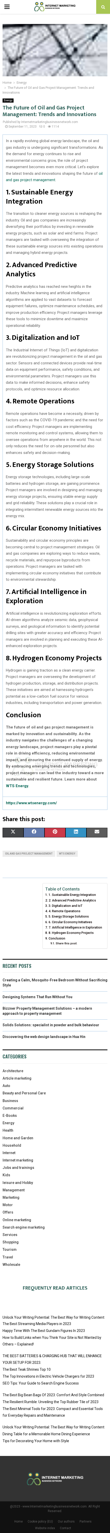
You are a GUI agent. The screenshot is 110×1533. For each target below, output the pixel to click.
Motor (8, 1205)
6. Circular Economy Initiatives (70, 922)
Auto (6, 1086)
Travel (8, 1257)
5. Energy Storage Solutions (69, 916)
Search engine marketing (24, 1227)
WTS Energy (67, 853)
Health (8, 1130)
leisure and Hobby (18, 1183)
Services (10, 1235)
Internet (9, 1153)
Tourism (10, 1249)
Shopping (11, 1242)
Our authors (66, 1521)
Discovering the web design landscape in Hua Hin (44, 1037)
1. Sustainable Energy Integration (72, 895)
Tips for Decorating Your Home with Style (36, 1441)
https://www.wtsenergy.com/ (31, 803)
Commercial (13, 1108)
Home (18, 1521)
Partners (86, 1521)
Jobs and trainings (18, 1168)
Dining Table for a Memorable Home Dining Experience (46, 1434)
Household (12, 1145)
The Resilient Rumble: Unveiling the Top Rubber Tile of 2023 (50, 1402)
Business (10, 1101)
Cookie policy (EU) (40, 1521)
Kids (6, 1175)
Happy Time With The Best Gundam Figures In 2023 (44, 1331)
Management (14, 1190)
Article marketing (17, 1078)
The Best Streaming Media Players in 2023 (37, 1324)
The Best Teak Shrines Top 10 (27, 1369)
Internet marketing (18, 1160)
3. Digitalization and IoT (65, 906)
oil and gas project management (29, 853)
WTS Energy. (17, 786)
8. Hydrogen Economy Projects (71, 933)
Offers (8, 1212)
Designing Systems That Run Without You (37, 997)
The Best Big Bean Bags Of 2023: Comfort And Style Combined (53, 1395)
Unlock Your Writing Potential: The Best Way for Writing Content (53, 1317)
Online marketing (17, 1220)
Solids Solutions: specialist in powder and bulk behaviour (51, 1025)
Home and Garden (18, 1138)
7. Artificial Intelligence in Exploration (75, 927)
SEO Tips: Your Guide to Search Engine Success (41, 1383)
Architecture (13, 1071)
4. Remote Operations (64, 911)
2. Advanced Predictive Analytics (72, 900)
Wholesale (11, 1265)
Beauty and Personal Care (24, 1093)
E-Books (10, 1116)
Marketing (11, 1197)
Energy (8, 100)
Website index (45, 1528)
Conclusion (57, 938)
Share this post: (66, 943)
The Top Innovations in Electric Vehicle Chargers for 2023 (48, 1376)
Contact (65, 1528)
